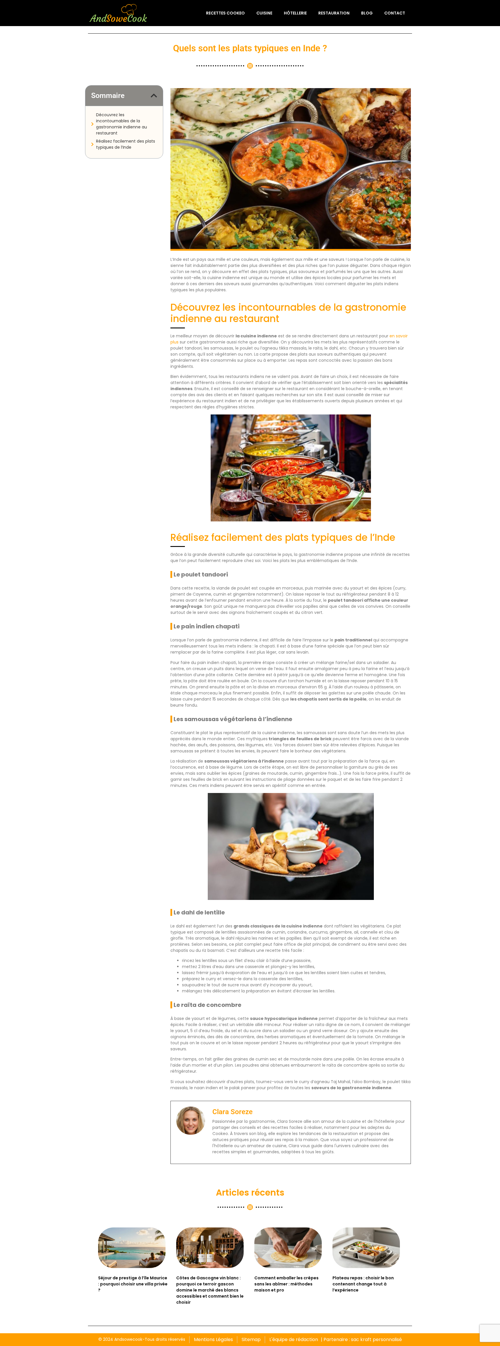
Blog (367, 13)
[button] (154, 95)
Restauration (334, 13)
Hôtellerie (295, 13)
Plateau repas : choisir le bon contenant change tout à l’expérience (363, 1284)
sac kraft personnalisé (376, 1339)
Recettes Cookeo (225, 13)
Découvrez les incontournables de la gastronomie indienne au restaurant (121, 124)
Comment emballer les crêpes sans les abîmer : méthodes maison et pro (286, 1284)
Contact (394, 13)
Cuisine (264, 13)
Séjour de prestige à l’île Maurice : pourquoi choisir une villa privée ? (133, 1284)
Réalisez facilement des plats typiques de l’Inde (125, 144)
